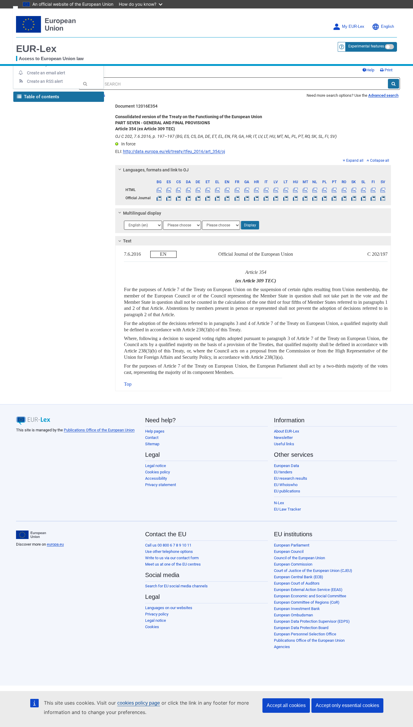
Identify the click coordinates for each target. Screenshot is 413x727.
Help (370, 70)
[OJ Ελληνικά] (217, 198)
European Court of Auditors (297, 583)
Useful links (284, 444)
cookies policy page (138, 703)
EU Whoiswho (286, 484)
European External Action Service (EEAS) (308, 589)
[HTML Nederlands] (315, 190)
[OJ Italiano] (266, 198)
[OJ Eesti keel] (207, 198)
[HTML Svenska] (383, 190)
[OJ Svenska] (383, 198)
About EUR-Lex (286, 431)
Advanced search (383, 95)
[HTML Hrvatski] (256, 190)
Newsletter (283, 437)
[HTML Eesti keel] (207, 190)
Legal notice (155, 465)
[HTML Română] (344, 190)
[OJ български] (159, 198)
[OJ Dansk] (188, 198)
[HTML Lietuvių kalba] (285, 190)
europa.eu (55, 544)
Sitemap (152, 444)
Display (250, 225)
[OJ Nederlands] (315, 198)
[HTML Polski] (324, 190)
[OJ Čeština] (178, 198)
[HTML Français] (237, 190)
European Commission (293, 564)
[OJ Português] (334, 198)
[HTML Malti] (305, 190)
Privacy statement (160, 484)
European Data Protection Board (301, 627)
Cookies (152, 627)
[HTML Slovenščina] (363, 190)
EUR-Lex (36, 48)
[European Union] (31, 535)
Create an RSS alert (45, 81)
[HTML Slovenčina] (353, 190)
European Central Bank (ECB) (298, 577)
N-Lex (279, 503)
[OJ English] (227, 198)
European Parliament (291, 545)
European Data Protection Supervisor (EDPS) (312, 621)
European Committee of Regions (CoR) (307, 602)
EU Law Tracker (287, 509)
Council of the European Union (299, 558)
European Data (286, 465)
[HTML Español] (169, 190)
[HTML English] (227, 190)
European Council (289, 551)
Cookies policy (157, 472)
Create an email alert (46, 72)
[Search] (393, 84)
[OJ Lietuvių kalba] (285, 198)
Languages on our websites (168, 607)
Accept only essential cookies (347, 705)
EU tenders (283, 472)
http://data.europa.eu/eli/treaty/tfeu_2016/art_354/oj (174, 151)
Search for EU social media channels (176, 586)
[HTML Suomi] (373, 190)
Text (127, 241)
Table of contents (41, 96)
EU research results (290, 478)
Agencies (282, 646)
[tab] (253, 169)
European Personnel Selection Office (305, 634)
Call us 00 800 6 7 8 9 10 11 (168, 545)
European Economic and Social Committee (310, 596)
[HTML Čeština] (178, 190)
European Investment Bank (297, 608)
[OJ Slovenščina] (363, 198)
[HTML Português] (334, 190)
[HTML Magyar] (295, 190)
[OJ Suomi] (373, 198)
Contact (151, 437)
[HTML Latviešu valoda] (276, 190)
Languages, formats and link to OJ (156, 169)
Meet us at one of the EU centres (173, 564)
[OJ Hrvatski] (256, 198)
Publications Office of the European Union (99, 430)
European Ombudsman (293, 615)
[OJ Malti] (305, 198)
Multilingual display (142, 213)
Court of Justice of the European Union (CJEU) (313, 570)
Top (128, 384)
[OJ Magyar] (295, 198)
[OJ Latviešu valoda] (276, 198)
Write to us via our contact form (172, 558)
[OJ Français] (237, 198)
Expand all (354, 160)
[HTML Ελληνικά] (217, 190)
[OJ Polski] (324, 198)
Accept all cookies (286, 705)
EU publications (287, 491)
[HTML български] (159, 190)
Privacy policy (156, 614)
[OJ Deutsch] (198, 198)
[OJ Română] (344, 198)
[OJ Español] (169, 198)
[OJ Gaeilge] (246, 198)
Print (388, 70)
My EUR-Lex (353, 26)
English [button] (387, 26)
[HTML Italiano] (266, 190)
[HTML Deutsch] (198, 190)
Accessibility (156, 478)
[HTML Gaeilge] (246, 190)
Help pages (154, 431)
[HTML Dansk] (188, 190)
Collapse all (379, 160)
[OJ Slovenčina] (353, 198)
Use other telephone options (169, 551)
